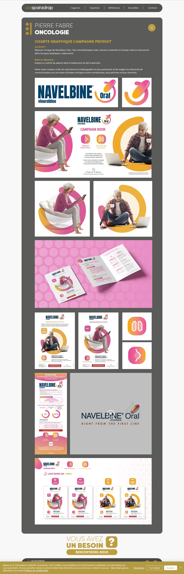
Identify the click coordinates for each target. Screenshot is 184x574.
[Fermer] (180, 568)
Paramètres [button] (139, 567)
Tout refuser (154, 567)
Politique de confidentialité (36, 570)
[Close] (152, 27)
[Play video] (110, 413)
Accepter (171, 567)
